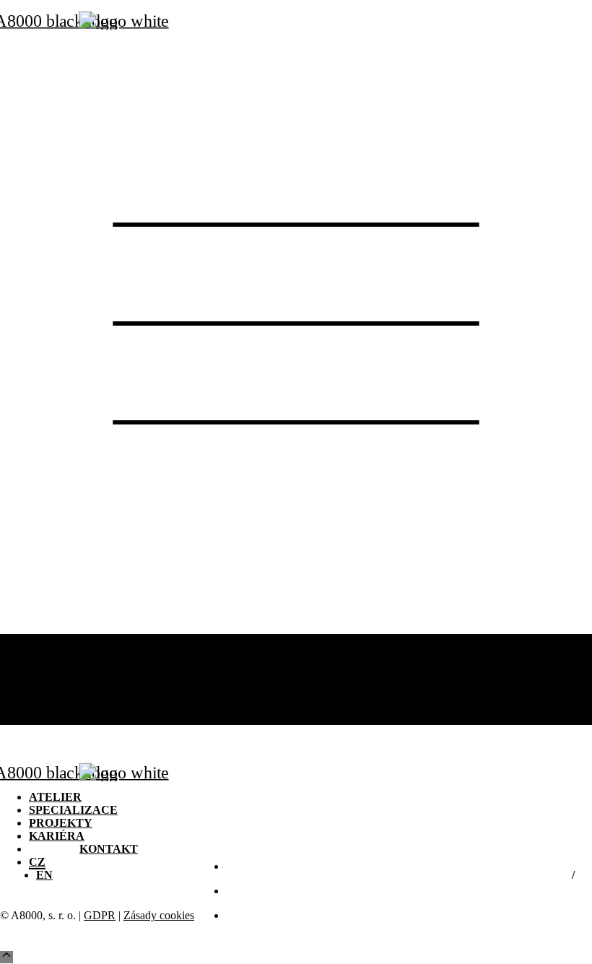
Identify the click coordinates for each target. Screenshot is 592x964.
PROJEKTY (58, 666)
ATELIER (53, 640)
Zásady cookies (158, 915)
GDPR (100, 915)
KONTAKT (107, 692)
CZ (36, 705)
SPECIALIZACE (70, 653)
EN (44, 718)
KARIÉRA (55, 679)
